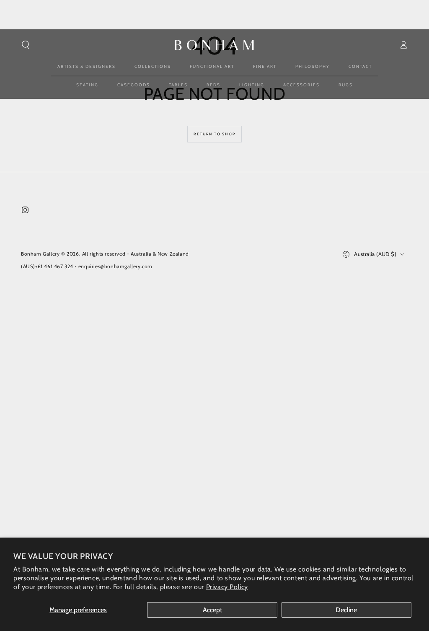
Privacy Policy (227, 587)
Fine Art (265, 66)
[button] (25, 45)
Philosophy (312, 66)
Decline (346, 610)
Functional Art (212, 66)
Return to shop (214, 134)
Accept (212, 610)
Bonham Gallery (40, 254)
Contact (360, 66)
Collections (152, 66)
